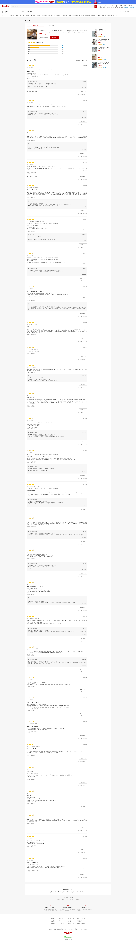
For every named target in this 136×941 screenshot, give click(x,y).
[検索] (95, 6)
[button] (104, 6)
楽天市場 (3, 15)
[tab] (35, 25)
